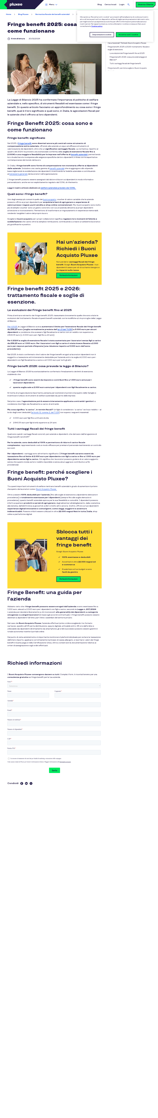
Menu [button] (51, 4)
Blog (100, 4)
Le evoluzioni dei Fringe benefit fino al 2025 (127, 53)
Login (121, 4)
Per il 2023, (12, 327)
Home (8, 14)
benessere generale (18, 174)
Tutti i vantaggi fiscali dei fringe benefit (125, 63)
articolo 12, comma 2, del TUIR (45, 412)
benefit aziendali (57, 168)
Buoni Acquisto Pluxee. (46, 489)
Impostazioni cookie (101, 35)
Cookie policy (96, 26)
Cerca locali (110, 4)
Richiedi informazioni (68, 275)
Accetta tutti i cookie (128, 35)
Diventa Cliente (145, 4)
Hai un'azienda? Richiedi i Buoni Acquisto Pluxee (127, 43)
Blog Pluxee (23, 14)
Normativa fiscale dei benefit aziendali (52, 14)
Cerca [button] (128, 4)
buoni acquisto (49, 199)
